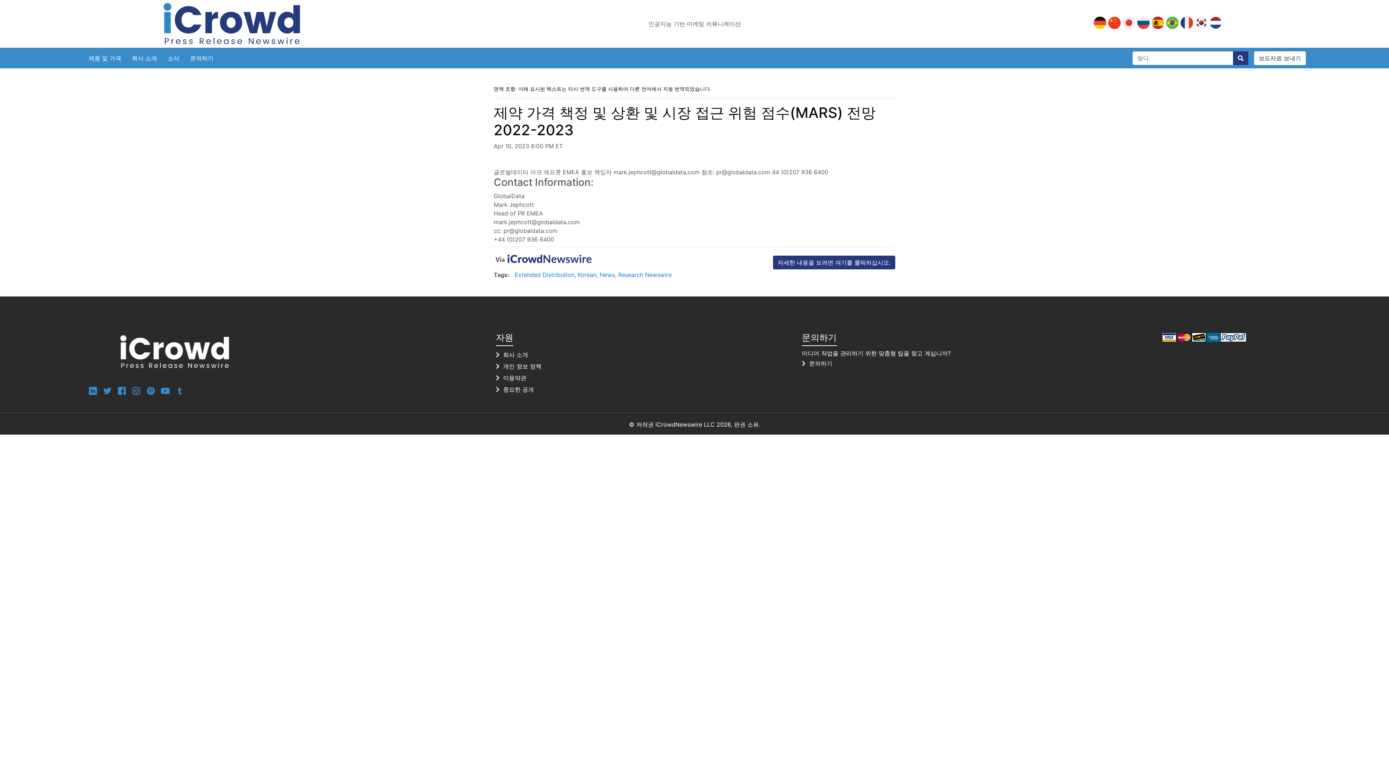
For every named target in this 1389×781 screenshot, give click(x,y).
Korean (587, 274)
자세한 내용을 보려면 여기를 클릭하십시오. (834, 262)
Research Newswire (645, 274)
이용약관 (514, 377)
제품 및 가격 (105, 58)
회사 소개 (144, 58)
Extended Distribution (544, 274)
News (607, 274)
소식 (173, 58)
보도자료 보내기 (1280, 58)
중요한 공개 (518, 389)
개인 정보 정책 (522, 366)
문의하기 (201, 58)
